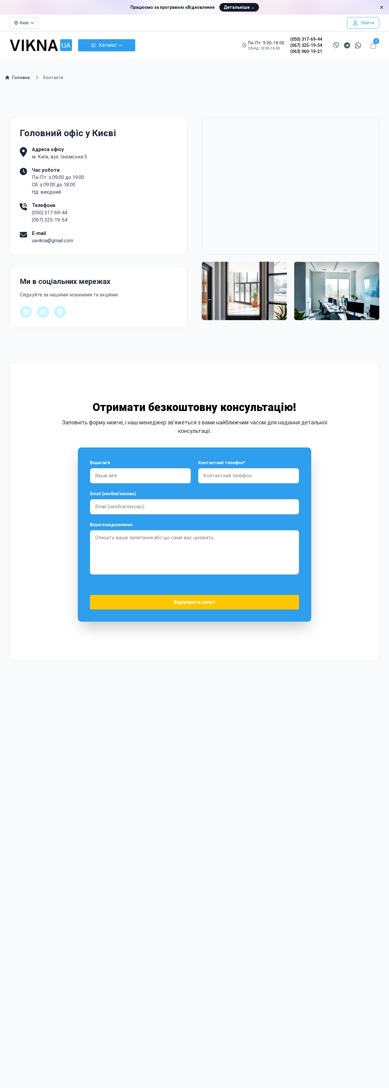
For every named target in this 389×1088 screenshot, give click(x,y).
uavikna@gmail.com (52, 241)
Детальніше (239, 7)
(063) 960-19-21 (306, 51)
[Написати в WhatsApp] (358, 45)
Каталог (108, 45)
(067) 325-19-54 (306, 45)
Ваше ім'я (100, 462)
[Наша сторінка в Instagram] (43, 312)
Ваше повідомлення (111, 524)
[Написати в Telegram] (347, 45)
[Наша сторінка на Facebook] (26, 312)
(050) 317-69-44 (306, 39)
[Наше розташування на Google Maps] (60, 312)
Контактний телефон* (221, 462)
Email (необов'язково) (113, 493)
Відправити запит (194, 602)
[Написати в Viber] (336, 45)
